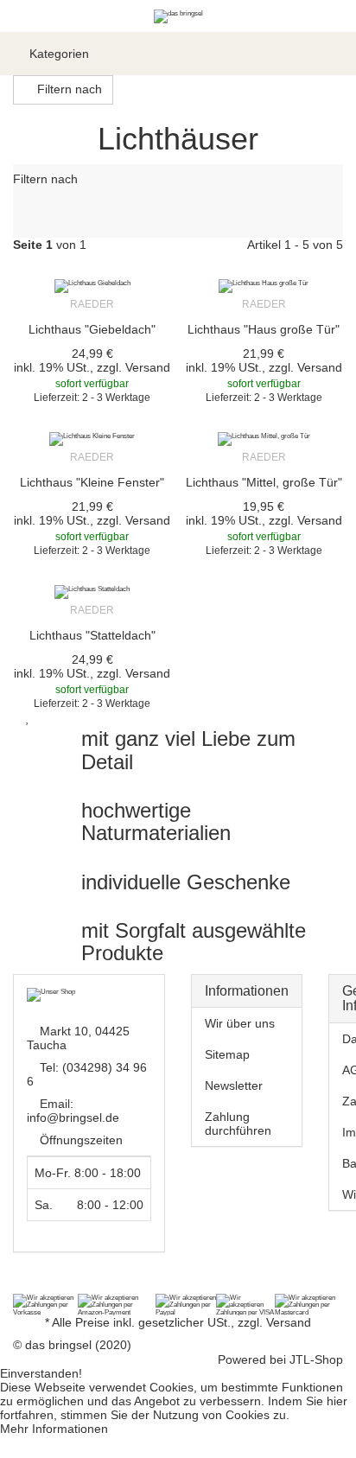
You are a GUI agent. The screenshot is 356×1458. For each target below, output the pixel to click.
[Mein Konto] (304, 53)
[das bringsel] (178, 16)
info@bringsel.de (73, 1117)
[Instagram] (44, 1285)
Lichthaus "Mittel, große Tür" (264, 482)
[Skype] (67, 1285)
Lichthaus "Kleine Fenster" (92, 482)
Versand (147, 367)
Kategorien (57, 53)
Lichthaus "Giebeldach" (92, 329)
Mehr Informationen (54, 1429)
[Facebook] (22, 1285)
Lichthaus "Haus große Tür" (264, 329)
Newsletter (234, 1085)
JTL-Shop (316, 1359)
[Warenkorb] (334, 53)
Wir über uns (240, 1023)
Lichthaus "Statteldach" (92, 635)
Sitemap (227, 1054)
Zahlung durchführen (238, 1123)
